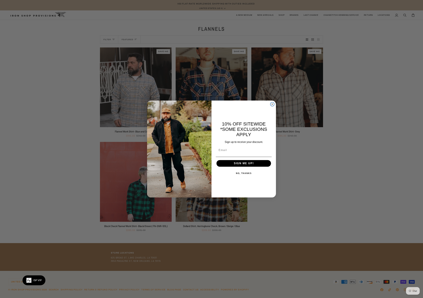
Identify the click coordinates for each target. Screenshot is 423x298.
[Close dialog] (272, 104)
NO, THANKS (244, 173)
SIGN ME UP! (244, 163)
